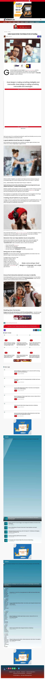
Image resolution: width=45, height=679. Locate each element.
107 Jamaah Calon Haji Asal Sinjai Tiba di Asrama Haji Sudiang (20, 539)
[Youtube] (11, 668)
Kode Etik (18, 671)
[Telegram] (38, 330)
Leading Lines (16, 245)
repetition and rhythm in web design (21, 232)
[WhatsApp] (40, 330)
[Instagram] (8, 668)
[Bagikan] (40, 36)
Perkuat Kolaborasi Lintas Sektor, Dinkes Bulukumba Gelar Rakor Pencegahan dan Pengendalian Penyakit (34, 356)
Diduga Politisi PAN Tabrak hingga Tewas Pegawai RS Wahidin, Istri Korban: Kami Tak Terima (24, 523)
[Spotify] (13, 668)
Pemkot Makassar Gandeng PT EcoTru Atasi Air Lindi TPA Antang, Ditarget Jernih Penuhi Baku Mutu (9, 344)
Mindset (13, 322)
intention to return (31, 190)
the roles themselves (12, 265)
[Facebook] (34, 330)
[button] (40, 19)
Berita (6, 340)
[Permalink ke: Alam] (5, 36)
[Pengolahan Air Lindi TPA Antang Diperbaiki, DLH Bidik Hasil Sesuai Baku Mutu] (22, 338)
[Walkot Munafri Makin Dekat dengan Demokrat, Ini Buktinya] (22, 350)
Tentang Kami (29, 673)
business (7, 322)
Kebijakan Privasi (12, 671)
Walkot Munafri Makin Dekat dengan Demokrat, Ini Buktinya (22, 356)
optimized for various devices (30, 70)
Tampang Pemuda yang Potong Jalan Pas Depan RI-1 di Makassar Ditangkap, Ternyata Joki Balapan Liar (23, 532)
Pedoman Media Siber (31, 671)
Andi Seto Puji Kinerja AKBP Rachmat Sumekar (17, 535)
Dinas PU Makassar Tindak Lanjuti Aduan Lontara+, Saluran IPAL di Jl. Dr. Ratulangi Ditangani (9, 356)
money (16, 322)
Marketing (10, 322)
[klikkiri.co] (9, 19)
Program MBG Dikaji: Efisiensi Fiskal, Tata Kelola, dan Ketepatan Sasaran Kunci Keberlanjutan (34, 344)
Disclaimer (23, 671)
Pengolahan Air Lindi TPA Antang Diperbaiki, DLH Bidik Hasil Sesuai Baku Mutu (22, 344)
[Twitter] (36, 330)
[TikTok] (17, 668)
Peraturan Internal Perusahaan (19, 673)
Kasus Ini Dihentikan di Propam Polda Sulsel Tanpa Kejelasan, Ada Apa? (22, 527)
